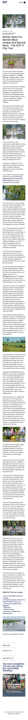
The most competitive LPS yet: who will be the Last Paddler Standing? (13, 667)
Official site (7, 607)
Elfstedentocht (7, 276)
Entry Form (7, 611)
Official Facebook (9, 609)
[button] (14, 21)
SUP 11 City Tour (7, 650)
